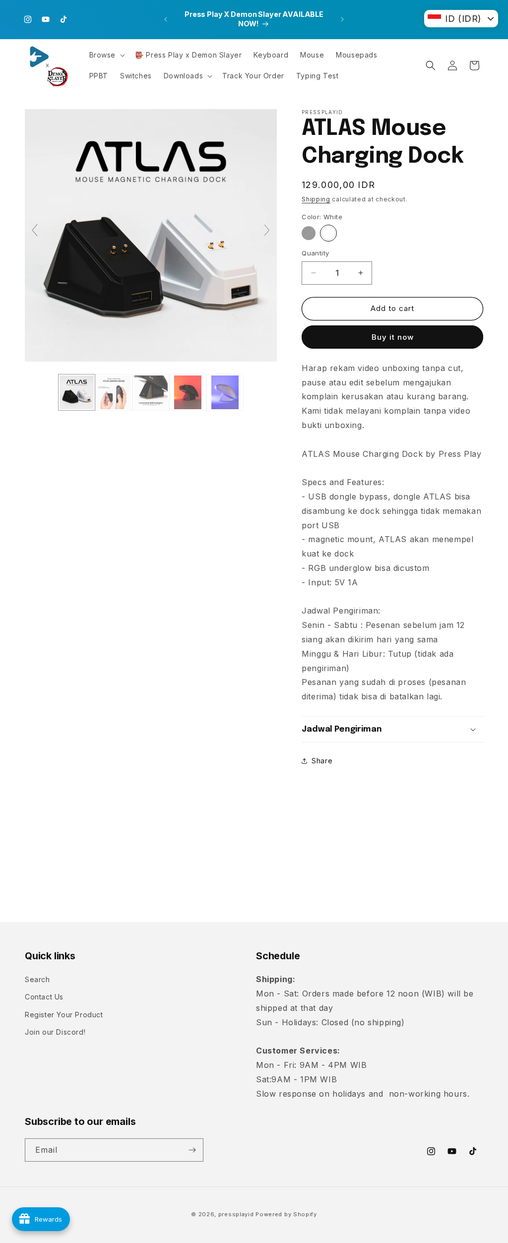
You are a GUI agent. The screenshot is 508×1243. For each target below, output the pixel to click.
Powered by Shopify (286, 1214)
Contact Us (44, 997)
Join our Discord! (55, 1032)
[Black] (309, 233)
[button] (106, 55)
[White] (328, 233)
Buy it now (393, 337)
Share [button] (322, 760)
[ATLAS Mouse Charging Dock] (76, 393)
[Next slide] (267, 230)
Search (37, 979)
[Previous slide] (35, 230)
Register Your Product (64, 1014)
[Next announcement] (342, 19)
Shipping (316, 199)
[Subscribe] (192, 1150)
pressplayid (236, 1214)
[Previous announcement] (166, 19)
